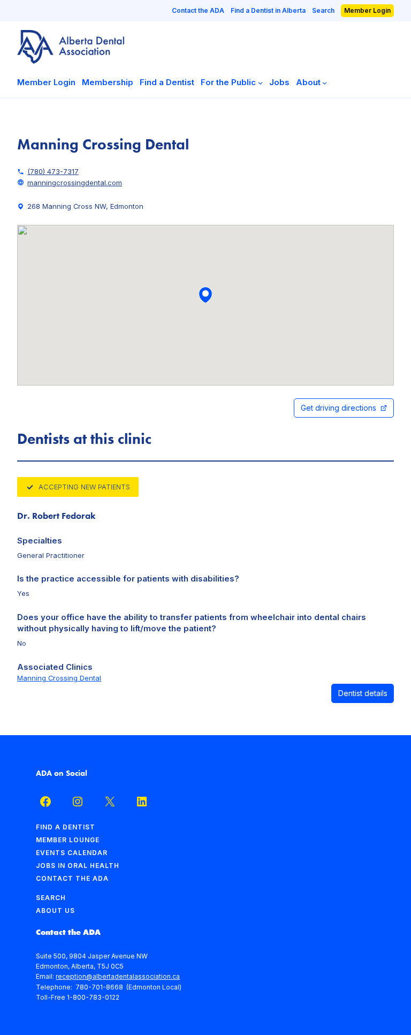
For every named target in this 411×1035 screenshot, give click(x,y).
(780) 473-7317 (53, 171)
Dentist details (362, 693)
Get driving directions (338, 407)
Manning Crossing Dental (59, 678)
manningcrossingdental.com (74, 182)
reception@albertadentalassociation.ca (118, 976)
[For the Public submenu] (260, 82)
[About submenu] (324, 82)
